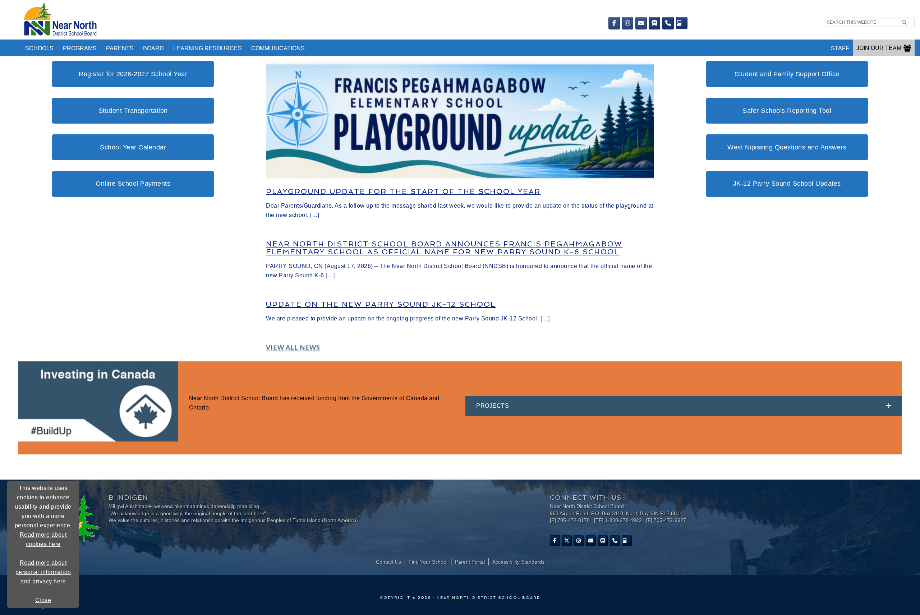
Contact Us (388, 562)
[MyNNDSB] (681, 23)
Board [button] (153, 48)
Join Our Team (878, 48)
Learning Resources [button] (207, 48)
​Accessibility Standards (518, 562)
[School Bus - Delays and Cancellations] (654, 23)
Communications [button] (278, 48)
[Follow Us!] (567, 540)
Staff (840, 48)
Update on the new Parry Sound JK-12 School (381, 304)
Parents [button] (120, 48)
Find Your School (428, 562)
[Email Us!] (641, 23)
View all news (293, 347)
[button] (683, 406)
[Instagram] (627, 23)
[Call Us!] (668, 23)
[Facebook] (614, 23)
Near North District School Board (250, 20)
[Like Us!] (555, 540)
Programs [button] (80, 48)
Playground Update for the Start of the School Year (403, 191)
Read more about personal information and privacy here (43, 572)
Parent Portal (470, 562)
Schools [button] (39, 48)
